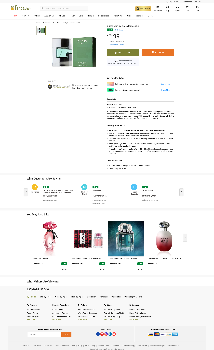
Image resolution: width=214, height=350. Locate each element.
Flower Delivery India (137, 309)
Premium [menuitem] (25, 16)
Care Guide (116, 346)
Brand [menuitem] (129, 16)
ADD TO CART (123, 52)
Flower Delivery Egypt (137, 313)
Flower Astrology (128, 346)
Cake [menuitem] (81, 16)
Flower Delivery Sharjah (113, 317)
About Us (25, 346)
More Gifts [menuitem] (117, 16)
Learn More (165, 84)
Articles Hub (142, 346)
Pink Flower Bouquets (86, 317)
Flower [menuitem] (72, 16)
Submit (66, 334)
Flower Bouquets (33, 309)
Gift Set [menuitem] (61, 16)
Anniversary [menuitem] (49, 16)
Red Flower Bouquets (86, 309)
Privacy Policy (77, 346)
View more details (115, 44)
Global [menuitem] (150, 16)
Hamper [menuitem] (90, 16)
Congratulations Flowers (61, 317)
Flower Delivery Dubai (112, 309)
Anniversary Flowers (60, 313)
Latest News (36, 346)
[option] (55, 194)
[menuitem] (16, 16)
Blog (93, 346)
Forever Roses (32, 313)
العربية (168, 2)
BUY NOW (157, 52)
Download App (103, 346)
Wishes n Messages (157, 346)
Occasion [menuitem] (139, 16)
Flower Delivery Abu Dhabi (114, 313)
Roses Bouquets (33, 317)
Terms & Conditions (61, 346)
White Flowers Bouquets (87, 313)
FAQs (87, 346)
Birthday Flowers (58, 309)
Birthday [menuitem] (36, 16)
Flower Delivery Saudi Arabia (140, 317)
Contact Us (48, 346)
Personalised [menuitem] (103, 16)
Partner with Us (173, 346)
